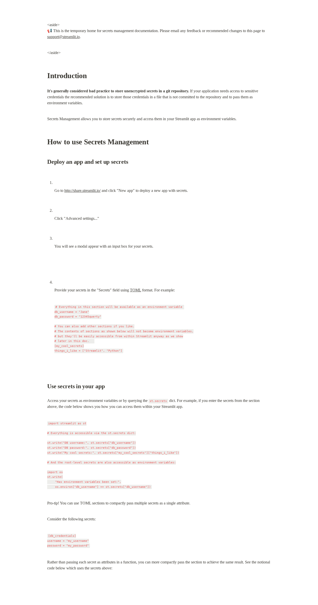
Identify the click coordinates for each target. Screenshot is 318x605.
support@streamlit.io (63, 37)
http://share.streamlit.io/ (82, 190)
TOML (135, 290)
